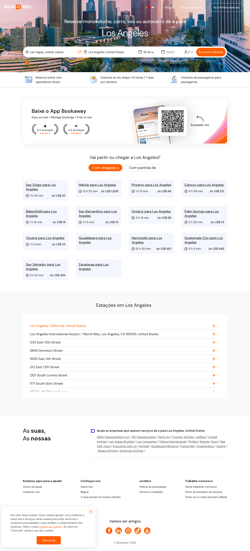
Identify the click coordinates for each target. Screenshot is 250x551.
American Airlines (131, 451)
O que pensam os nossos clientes (101, 497)
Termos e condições (151, 492)
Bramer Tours (209, 442)
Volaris (220, 446)
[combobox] (50, 51)
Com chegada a (105, 167)
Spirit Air (164, 437)
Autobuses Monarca (164, 446)
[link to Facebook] (109, 530)
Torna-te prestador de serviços (203, 492)
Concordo (48, 540)
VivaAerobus (205, 446)
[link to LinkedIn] (118, 530)
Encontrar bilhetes (211, 52)
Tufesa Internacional (172, 442)
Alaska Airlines (107, 451)
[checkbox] (26, 62)
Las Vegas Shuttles (121, 442)
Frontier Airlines (183, 437)
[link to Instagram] (128, 530)
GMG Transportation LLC (113, 437)
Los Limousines (147, 442)
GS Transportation (144, 437)
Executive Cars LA (125, 446)
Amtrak (144, 446)
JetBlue (201, 437)
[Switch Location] (79, 52)
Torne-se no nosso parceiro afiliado (206, 497)
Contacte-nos (31, 492)
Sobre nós (87, 486)
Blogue (85, 492)
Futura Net (187, 446)
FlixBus (193, 442)
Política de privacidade (152, 486)
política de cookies (50, 526)
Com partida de (142, 167)
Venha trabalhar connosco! (201, 486)
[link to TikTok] (137, 530)
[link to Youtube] (147, 530)
